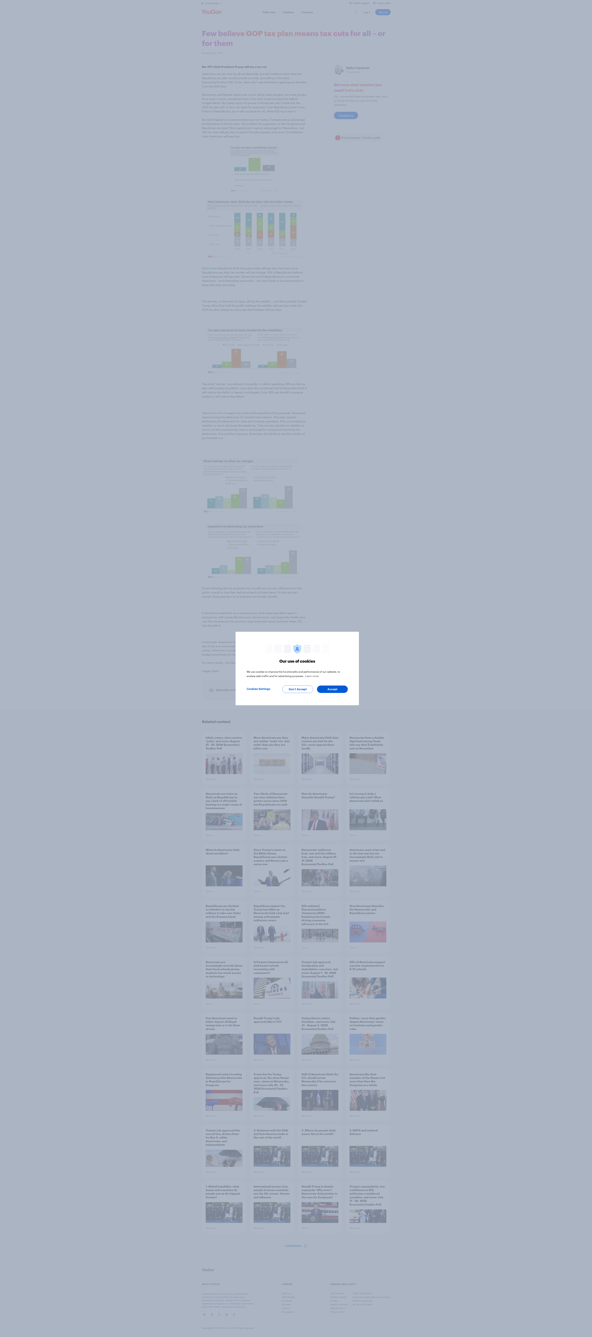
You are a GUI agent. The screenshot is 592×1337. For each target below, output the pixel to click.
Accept (332, 689)
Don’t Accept (298, 689)
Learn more (312, 676)
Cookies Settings (258, 689)
